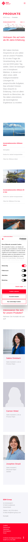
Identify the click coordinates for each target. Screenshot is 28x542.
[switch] (24, 270)
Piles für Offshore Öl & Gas (11, 201)
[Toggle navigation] (24, 3)
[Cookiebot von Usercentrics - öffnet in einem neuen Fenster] (19, 239)
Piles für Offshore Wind (10, 159)
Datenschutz (6, 527)
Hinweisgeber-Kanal (7, 532)
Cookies (5, 525)
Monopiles (6, 150)
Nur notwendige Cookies (14, 301)
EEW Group (6, 17)
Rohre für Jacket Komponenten (12, 154)
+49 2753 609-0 (13, 510)
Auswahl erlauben (14, 296)
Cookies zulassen (14, 291)
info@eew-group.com (14, 512)
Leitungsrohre (8, 236)
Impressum (6, 529)
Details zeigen (19, 286)
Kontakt (5, 516)
